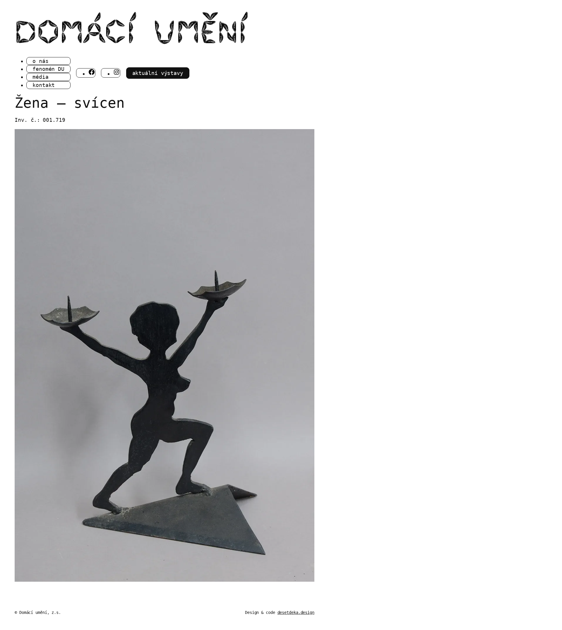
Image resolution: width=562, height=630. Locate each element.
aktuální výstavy (157, 73)
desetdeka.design (295, 612)
